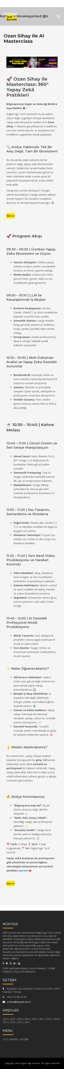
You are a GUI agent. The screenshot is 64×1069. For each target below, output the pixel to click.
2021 (41, 1019)
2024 (19, 1019)
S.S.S (5, 1039)
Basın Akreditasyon (25, 971)
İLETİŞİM (24, 1039)
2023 (27, 1019)
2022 (34, 1019)
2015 (19, 1022)
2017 (5, 1022)
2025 (12, 1019)
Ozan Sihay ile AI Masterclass (24, 38)
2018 (56, 1019)
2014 (27, 1022)
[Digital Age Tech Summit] (10, 15)
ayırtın (23, 870)
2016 (12, 1022)
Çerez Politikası (37, 968)
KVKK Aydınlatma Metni (15, 968)
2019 (48, 1019)
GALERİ (13, 1039)
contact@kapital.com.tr (19, 1001)
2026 (5, 1019)
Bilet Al (10, 215)
